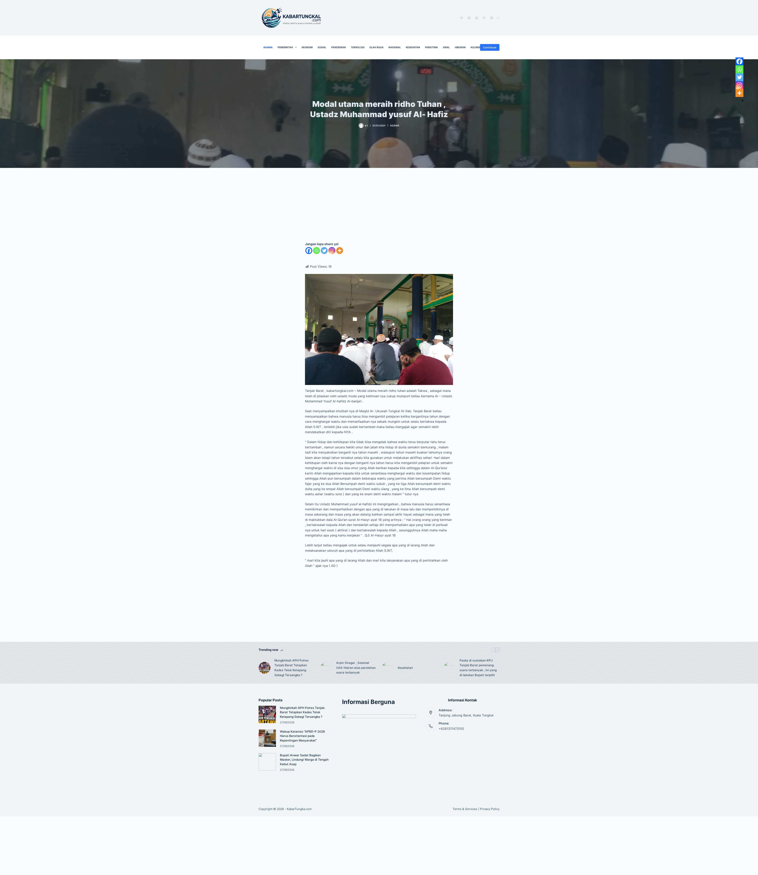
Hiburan (460, 47)
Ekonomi (307, 47)
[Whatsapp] (316, 250)
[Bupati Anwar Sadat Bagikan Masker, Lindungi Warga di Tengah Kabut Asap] (267, 762)
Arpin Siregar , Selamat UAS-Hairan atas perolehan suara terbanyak (356, 668)
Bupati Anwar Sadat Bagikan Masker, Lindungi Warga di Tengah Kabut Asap (304, 759)
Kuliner (476, 47)
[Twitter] (324, 250)
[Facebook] (461, 18)
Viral (446, 47)
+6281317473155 (451, 729)
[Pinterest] (484, 18)
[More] (339, 250)
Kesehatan (413, 47)
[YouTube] (491, 18)
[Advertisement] (379, 209)
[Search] (498, 18)
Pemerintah (285, 47)
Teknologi (357, 47)
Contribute (489, 47)
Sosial (322, 47)
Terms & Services (465, 809)
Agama (268, 47)
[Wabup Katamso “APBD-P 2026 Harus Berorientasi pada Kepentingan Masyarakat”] (267, 738)
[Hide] (742, 100)
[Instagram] (476, 18)
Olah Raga (376, 47)
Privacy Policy (489, 809)
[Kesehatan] (388, 668)
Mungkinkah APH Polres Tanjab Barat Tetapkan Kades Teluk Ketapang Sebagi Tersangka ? (291, 668)
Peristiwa (431, 47)
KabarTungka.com (299, 809)
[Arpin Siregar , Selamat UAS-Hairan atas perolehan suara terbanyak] (326, 668)
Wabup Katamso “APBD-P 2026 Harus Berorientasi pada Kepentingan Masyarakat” (302, 736)
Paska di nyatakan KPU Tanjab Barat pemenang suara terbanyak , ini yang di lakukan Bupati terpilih (478, 668)
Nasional (394, 47)
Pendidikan (338, 47)
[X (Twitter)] (469, 18)
